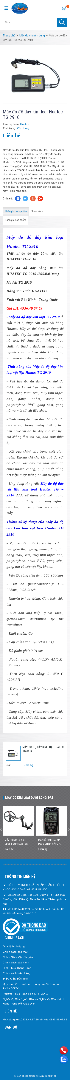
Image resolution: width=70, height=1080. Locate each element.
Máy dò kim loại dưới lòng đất (29, 797)
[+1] (40, 198)
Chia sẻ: (8, 198)
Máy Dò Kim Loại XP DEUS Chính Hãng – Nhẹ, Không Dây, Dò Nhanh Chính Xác (49, 842)
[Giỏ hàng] (63, 8)
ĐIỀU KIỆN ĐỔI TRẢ (15, 978)
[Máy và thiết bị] (19, 8)
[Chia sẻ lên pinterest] (33, 198)
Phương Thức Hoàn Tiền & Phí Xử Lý (25, 993)
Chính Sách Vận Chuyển (18, 957)
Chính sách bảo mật (15, 951)
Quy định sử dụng (14, 946)
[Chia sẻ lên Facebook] (18, 198)
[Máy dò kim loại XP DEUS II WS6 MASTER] (18, 821)
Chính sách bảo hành (16, 962)
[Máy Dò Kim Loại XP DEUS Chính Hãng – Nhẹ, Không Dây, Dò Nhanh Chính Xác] (51, 821)
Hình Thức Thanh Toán (17, 967)
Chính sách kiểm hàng (16, 973)
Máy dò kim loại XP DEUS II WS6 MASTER (16, 842)
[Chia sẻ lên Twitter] (25, 198)
